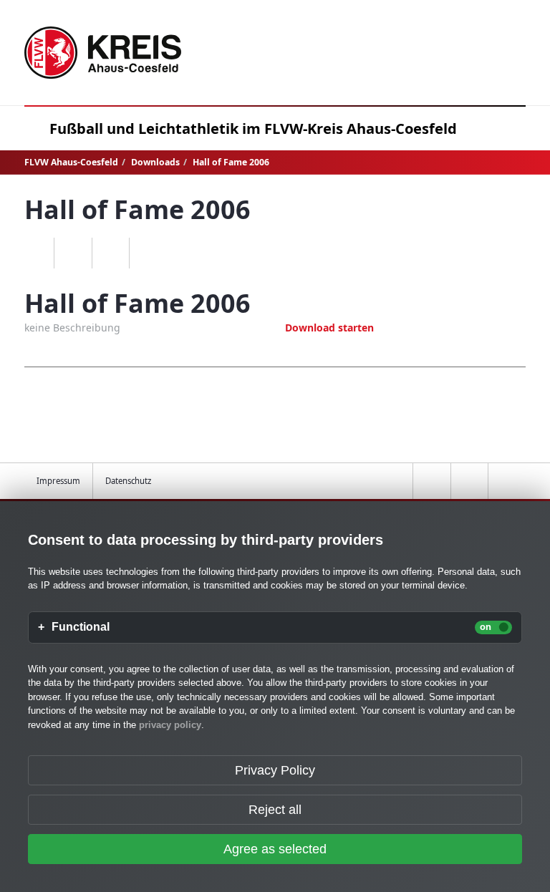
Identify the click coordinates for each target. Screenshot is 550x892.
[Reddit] (148, 253)
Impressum (58, 480)
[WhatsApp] (35, 253)
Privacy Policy (275, 770)
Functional (81, 627)
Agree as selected (275, 849)
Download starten (329, 327)
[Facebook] (73, 253)
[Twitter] (111, 253)
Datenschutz (128, 480)
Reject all (275, 810)
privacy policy (170, 724)
